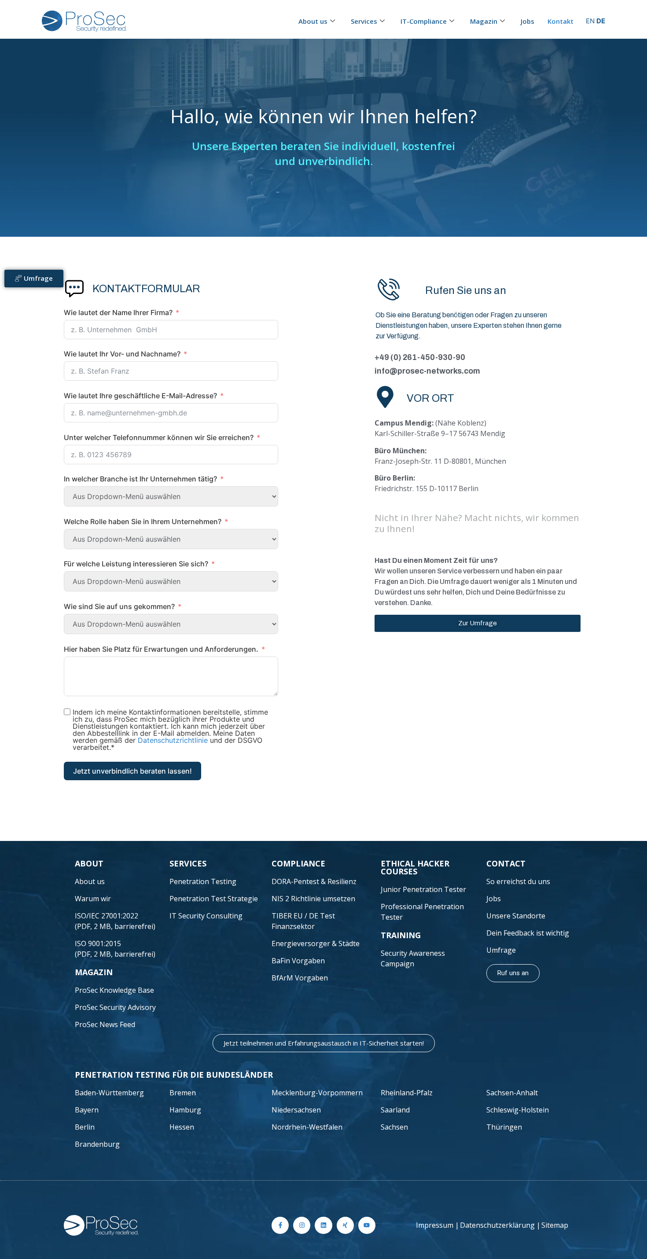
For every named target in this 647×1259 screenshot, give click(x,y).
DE (600, 21)
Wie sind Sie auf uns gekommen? (119, 606)
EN (590, 21)
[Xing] (345, 1225)
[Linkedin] (323, 1225)
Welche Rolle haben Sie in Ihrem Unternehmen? (142, 521)
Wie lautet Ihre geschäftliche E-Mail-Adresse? (140, 395)
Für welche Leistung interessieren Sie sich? (136, 563)
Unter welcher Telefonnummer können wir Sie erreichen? (159, 437)
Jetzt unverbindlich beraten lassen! (132, 771)
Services (364, 21)
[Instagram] (301, 1225)
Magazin (483, 21)
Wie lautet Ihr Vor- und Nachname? (122, 353)
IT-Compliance (424, 21)
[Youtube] (366, 1225)
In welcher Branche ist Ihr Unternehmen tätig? (140, 478)
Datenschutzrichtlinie (173, 740)
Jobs (527, 21)
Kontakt (560, 21)
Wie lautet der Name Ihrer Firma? (118, 312)
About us (312, 21)
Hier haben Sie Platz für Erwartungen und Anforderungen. (161, 649)
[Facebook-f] (280, 1225)
